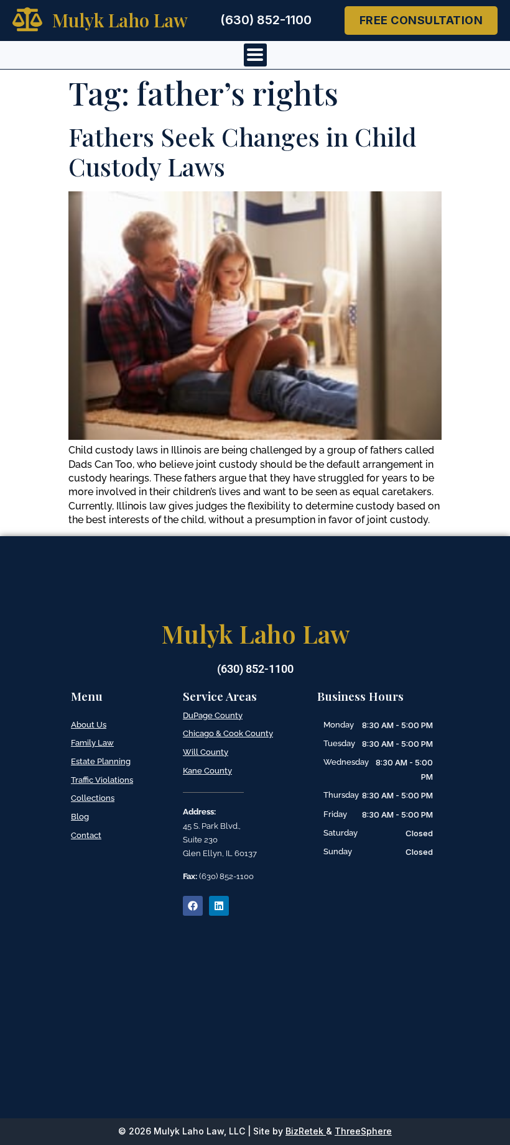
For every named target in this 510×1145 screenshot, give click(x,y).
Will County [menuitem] (205, 752)
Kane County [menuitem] (207, 770)
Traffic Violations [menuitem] (102, 780)
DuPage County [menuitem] (213, 715)
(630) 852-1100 (266, 19)
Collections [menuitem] (92, 798)
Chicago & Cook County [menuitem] (228, 733)
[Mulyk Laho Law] (27, 19)
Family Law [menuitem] (92, 742)
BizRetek (304, 1131)
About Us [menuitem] (88, 724)
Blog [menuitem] (80, 816)
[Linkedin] (219, 906)
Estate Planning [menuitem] (101, 761)
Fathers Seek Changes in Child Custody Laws (242, 151)
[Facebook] (193, 906)
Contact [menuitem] (86, 835)
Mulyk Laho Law (120, 20)
